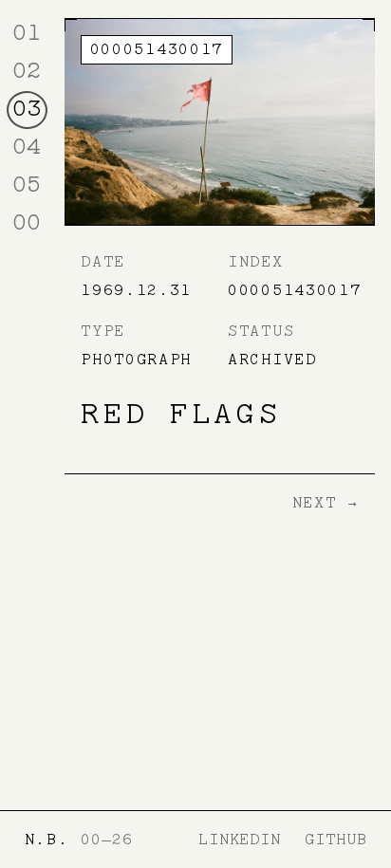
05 (26, 184)
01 (26, 32)
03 (26, 108)
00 (26, 222)
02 (26, 70)
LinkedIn (239, 839)
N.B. (47, 839)
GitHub (335, 839)
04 (26, 146)
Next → (325, 502)
